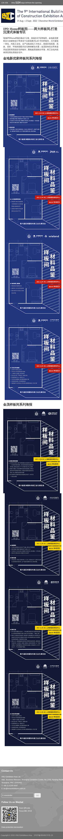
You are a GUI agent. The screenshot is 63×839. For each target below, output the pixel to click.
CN (2, 3)
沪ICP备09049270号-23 (43, 835)
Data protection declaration (12, 827)
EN (6, 3)
